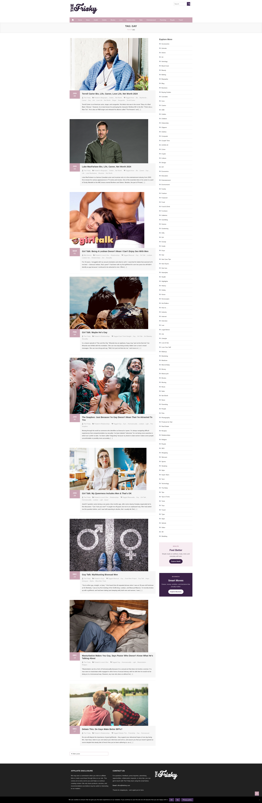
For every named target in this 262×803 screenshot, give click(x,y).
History (163, 285)
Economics (165, 171)
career (84, 100)
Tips (162, 492)
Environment (165, 184)
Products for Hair (166, 422)
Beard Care (165, 66)
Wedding (164, 536)
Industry (164, 312)
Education (164, 176)
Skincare (164, 457)
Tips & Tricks (165, 497)
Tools (163, 501)
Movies (113, 20)
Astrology (164, 61)
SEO (162, 448)
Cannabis (164, 96)
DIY (162, 167)
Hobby (163, 290)
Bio (137, 97)
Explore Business (175, 591)
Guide (163, 246)
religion (84, 665)
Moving (163, 382)
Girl (162, 237)
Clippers (164, 127)
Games (163, 224)
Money (163, 369)
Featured (164, 198)
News (88, 20)
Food (163, 202)
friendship (131, 733)
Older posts (76, 754)
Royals (172, 20)
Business (164, 88)
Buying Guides (166, 92)
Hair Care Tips (166, 259)
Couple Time (165, 140)
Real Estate (165, 426)
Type (163, 514)
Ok (171, 800)
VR (162, 532)
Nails (163, 391)
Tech (163, 479)
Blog (162, 83)
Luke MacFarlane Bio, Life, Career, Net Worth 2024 (106, 167)
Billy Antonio (87, 255)
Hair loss (164, 268)
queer (106, 500)
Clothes (163, 132)
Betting (163, 74)
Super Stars (165, 475)
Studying (164, 466)
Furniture (164, 211)
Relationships (131, 20)
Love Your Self (166, 347)
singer (114, 100)
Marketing (164, 356)
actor (132, 97)
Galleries (164, 215)
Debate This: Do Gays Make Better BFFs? (102, 729)
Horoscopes (165, 299)
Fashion (164, 193)
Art (162, 57)
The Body (164, 488)
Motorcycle (165, 373)
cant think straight (125, 336)
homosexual (145, 733)
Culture (163, 158)
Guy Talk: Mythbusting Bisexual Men (100, 574)
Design (163, 162)
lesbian (149, 255)
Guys (102, 578)
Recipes (164, 431)
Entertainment (151, 20)
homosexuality (132, 424)
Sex (103, 258)
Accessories (165, 44)
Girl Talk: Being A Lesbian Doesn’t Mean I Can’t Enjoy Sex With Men (115, 251)
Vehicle (163, 523)
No (178, 800)
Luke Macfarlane (91, 173)
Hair (162, 255)
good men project (131, 578)
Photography (165, 417)
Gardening (164, 228)
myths (92, 581)
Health (96, 20)
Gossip (163, 242)
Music (163, 387)
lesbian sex (86, 258)
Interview (164, 321)
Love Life (99, 100)
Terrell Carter (131, 100)
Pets (162, 413)
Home (80, 20)
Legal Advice (165, 329)
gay (89, 100)
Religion (164, 439)
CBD (162, 110)
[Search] (188, 4)
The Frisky (87, 97)
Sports (163, 461)
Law (162, 325)
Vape (163, 518)
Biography (104, 97)
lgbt (147, 424)
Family (163, 189)
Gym (124, 424)
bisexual (131, 255)
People (163, 409)
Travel (181, 20)
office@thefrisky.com (123, 785)
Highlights (164, 281)
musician (101, 173)
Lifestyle (164, 338)
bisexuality (131, 497)
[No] (259, 800)
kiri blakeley (148, 336)
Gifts (162, 233)
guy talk (141, 578)
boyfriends (143, 97)
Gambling (164, 220)
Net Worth (118, 97)
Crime (163, 149)
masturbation (141, 662)
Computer (164, 136)
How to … (164, 307)
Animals (164, 48)
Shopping (164, 453)
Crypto (163, 154)
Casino (163, 105)
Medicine (164, 360)
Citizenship (165, 123)
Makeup (164, 351)
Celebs (104, 20)
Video (163, 527)
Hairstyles (164, 272)
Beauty (163, 70)
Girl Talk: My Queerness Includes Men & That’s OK (107, 493)
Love (121, 20)
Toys (162, 505)
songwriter (121, 100)
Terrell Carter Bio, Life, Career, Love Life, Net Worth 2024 (110, 94)
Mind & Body (165, 365)
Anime (163, 52)
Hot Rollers (165, 303)
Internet (164, 316)
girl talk (142, 255)
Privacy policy (187, 800)
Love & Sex (105, 255)
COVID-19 (164, 145)
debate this (123, 733)
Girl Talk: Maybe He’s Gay (94, 332)
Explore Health (176, 561)
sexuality (109, 258)
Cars (163, 101)
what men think (100, 581)
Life (93, 100)
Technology (165, 483)
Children (164, 118)
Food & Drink (165, 206)
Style (141, 20)
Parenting (163, 20)
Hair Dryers (165, 263)
